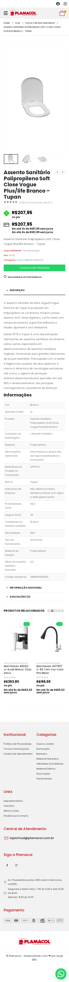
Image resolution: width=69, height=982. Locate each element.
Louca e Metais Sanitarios (29, 259)
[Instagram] (65, 4)
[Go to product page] (18, 639)
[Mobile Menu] (6, 13)
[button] (8, 97)
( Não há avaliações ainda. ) (35, 202)
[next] (62, 172)
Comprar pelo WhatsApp (35, 268)
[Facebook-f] (7, 865)
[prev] (57, 172)
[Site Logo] (23, 13)
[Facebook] (58, 4)
